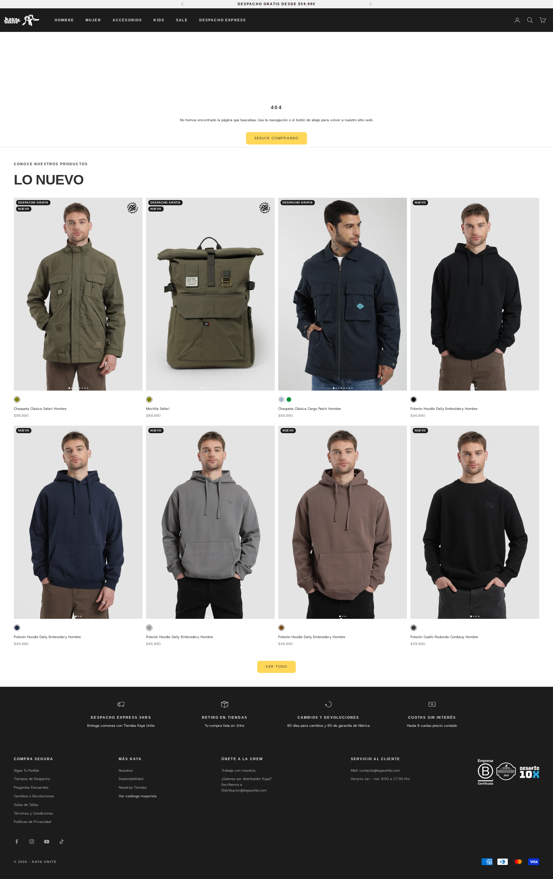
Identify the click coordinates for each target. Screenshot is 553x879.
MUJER (93, 20)
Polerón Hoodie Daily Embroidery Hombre (444, 408)
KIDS (159, 20)
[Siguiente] (136, 294)
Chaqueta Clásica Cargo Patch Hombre (309, 408)
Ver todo (276, 666)
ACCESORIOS (127, 20)
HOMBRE (64, 20)
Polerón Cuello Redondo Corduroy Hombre (444, 637)
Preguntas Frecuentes (31, 787)
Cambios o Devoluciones (34, 796)
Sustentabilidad (131, 779)
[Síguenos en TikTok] (62, 841)
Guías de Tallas (26, 804)
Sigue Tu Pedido (26, 770)
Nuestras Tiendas (133, 787)
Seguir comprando (276, 138)
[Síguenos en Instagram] (32, 841)
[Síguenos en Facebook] (17, 841)
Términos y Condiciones (33, 813)
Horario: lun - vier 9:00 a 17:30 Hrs (380, 779)
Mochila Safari (157, 408)
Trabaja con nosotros (238, 770)
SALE (182, 20)
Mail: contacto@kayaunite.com (375, 770)
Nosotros (126, 770)
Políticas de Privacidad (32, 821)
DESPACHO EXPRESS (222, 20)
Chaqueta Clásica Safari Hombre (40, 408)
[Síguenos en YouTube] (47, 841)
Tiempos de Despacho (32, 779)
